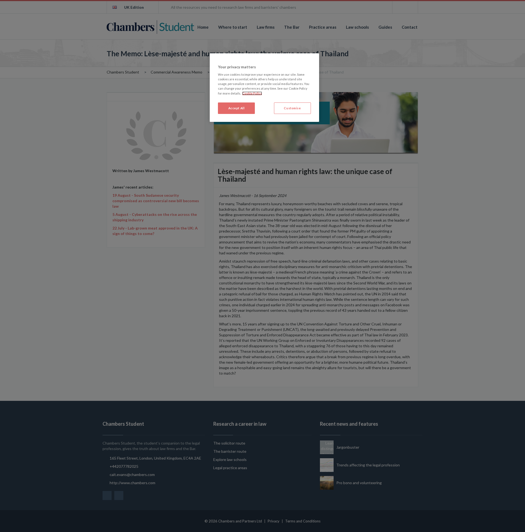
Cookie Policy (252, 93)
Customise (292, 108)
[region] (264, 87)
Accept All (236, 108)
